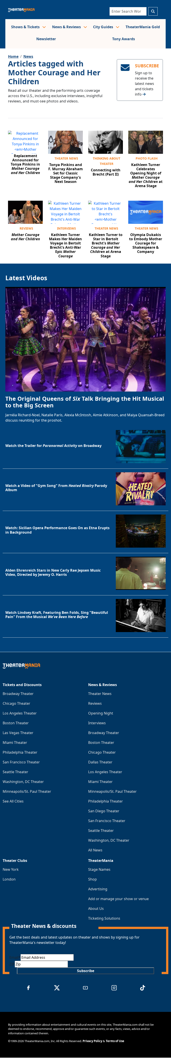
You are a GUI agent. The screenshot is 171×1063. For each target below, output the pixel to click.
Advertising (97, 889)
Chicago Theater (16, 703)
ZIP (12, 964)
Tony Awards (123, 38)
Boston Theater (16, 723)
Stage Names (99, 869)
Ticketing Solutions (104, 918)
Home (13, 56)
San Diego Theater (103, 811)
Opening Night (100, 713)
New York (11, 869)
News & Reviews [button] (67, 26)
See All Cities (13, 801)
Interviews (66, 228)
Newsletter (46, 38)
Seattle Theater (15, 771)
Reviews (26, 228)
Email (14, 957)
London (9, 879)
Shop (92, 879)
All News (95, 850)
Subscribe (85, 970)
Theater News (66, 158)
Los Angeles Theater (20, 713)
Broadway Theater (18, 693)
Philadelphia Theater (20, 752)
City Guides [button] (103, 26)
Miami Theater (15, 742)
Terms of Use (115, 1041)
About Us (96, 908)
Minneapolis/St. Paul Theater (27, 791)
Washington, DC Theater (23, 781)
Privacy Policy (92, 1041)
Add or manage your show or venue (118, 898)
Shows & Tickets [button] (26, 26)
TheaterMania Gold (143, 26)
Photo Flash (147, 158)
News (28, 56)
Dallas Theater (100, 762)
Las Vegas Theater (18, 732)
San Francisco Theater (21, 762)
